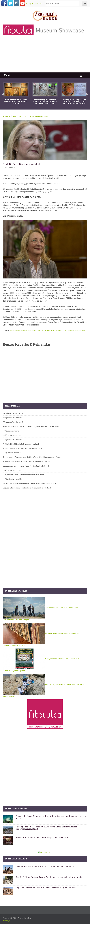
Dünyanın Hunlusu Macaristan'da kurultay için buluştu (23, 474)
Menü (7, 75)
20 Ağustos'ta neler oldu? (13, 422)
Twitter (10, 3)
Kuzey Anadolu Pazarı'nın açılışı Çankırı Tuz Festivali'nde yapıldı (27, 461)
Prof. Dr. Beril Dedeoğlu (72, 330)
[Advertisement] (45, 54)
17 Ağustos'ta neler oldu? (12, 439)
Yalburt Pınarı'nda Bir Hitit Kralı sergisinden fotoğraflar (42, 837)
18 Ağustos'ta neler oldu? (12, 435)
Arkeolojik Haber (24, 918)
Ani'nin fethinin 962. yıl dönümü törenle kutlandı (21, 444)
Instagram (16, 3)
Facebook (4, 3)
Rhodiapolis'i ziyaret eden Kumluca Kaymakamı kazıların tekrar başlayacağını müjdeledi (46, 827)
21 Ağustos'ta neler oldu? (12, 417)
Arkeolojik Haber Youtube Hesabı (22, 3)
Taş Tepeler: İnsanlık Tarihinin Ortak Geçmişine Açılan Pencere (46, 887)
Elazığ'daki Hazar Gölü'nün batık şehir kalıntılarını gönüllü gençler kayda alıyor (51, 817)
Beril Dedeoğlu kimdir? (31, 330)
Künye (29, 3)
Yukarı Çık (7, 920)
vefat (84, 330)
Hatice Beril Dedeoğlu (49, 330)
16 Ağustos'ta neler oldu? (12, 453)
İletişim (38, 3)
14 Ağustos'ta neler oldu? (12, 479)
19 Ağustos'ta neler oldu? (12, 431)
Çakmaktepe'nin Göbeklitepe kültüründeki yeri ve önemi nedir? (46, 866)
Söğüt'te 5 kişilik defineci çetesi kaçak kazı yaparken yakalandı (27, 488)
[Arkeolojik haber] (45, 15)
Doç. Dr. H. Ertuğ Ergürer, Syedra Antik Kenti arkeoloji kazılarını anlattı (49, 877)
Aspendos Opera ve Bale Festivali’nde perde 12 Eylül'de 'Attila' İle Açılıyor (31, 483)
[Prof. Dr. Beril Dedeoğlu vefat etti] (45, 140)
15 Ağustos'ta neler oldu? (12, 470)
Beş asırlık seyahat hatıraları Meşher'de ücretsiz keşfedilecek (26, 466)
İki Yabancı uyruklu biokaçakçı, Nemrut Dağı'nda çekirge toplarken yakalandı (32, 426)
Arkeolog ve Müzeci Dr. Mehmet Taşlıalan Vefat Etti (22, 448)
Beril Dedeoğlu (16, 330)
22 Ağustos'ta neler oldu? (13, 413)
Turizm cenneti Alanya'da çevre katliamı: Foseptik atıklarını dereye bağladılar (32, 457)
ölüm (60, 330)
